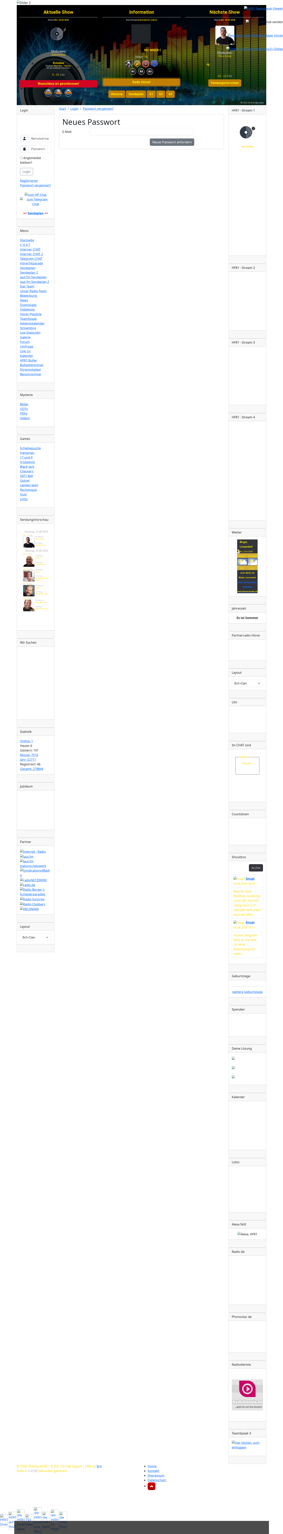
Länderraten (29, 485)
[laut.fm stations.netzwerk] (35, 863)
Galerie (25, 337)
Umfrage (26, 346)
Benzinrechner (30, 374)
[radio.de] (27, 885)
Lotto (24, 499)
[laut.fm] (26, 856)
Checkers (26, 471)
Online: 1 (26, 741)
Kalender (26, 356)
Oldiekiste (27, 309)
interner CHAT (30, 249)
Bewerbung (28, 296)
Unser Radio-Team (33, 291)
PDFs (23, 413)
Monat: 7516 (29, 755)
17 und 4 (26, 457)
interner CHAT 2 (31, 254)
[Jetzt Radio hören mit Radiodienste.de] (247, 1394)
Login (27, 171)
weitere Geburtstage (247, 992)
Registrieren (29, 181)
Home (152, 1466)
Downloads (28, 305)
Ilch (99, 1466)
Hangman (27, 453)
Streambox (28, 328)
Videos (25, 418)
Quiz (23, 494)
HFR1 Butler (28, 360)
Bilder (24, 404)
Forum (25, 342)
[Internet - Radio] (33, 851)
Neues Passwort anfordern (172, 142)
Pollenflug (247, 587)
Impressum (156, 1475)
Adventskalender (32, 323)
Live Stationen (30, 332)
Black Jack (27, 467)
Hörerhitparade (31, 263)
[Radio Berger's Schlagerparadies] (35, 892)
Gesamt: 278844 (31, 769)
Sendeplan (27, 268)
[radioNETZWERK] (33, 880)
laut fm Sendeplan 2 (34, 282)
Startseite (27, 240)
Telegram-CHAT (31, 259)
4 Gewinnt (27, 462)
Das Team (27, 286)
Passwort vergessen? (35, 185)
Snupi (250, 878)
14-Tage (247, 582)
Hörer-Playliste (31, 314)
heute (240, 582)
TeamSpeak (28, 319)
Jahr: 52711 (28, 759)
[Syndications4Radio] (35, 872)
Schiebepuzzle (30, 448)
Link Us (25, 351)
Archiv (255, 868)
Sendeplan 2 (29, 272)
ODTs (24, 409)
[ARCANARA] (29, 909)
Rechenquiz (28, 490)
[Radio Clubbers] (32, 904)
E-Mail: (67, 132)
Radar (254, 582)
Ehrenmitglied (30, 369)
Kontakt (153, 1471)
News (24, 300)
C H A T (25, 245)
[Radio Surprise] (32, 899)
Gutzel (24, 480)
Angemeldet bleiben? (30, 160)
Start (62, 109)
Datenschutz (157, 1480)
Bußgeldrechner (32, 365)
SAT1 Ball (26, 476)
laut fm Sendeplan (33, 277)
